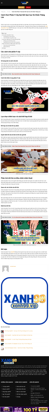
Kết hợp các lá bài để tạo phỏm (9, 40)
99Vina (2, 376)
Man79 (39, 374)
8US (13, 371)
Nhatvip (15, 370)
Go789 (33, 371)
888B (12, 370)
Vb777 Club (14, 376)
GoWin (43, 374)
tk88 (8, 374)
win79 (2, 370)
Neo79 (9, 373)
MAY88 (23, 371)
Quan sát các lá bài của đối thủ (9, 45)
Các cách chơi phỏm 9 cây (7, 35)
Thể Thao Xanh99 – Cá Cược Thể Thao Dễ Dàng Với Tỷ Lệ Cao (19, 331)
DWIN (20, 371)
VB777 (23, 374)
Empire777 (33, 370)
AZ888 (44, 370)
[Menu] (1, 2)
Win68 (45, 371)
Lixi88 (6, 373)
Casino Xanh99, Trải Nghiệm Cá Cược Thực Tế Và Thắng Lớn (18, 343)
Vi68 (15, 373)
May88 (19, 370)
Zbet (23, 370)
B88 (32, 374)
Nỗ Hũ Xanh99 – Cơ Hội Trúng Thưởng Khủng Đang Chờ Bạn (18, 339)
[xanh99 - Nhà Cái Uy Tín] (24, 2)
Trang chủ (3, 11)
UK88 (5, 371)
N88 (26, 371)
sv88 (10, 374)
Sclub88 (18, 373)
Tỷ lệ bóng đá (27, 370)
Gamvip (41, 371)
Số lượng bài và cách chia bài (9, 36)
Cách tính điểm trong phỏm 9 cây (10, 37)
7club (41, 370)
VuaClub (36, 374)
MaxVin (30, 373)
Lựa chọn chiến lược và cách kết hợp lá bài (11, 39)
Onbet (26, 374)
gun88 (5, 370)
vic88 (45, 373)
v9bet (37, 370)
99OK (2, 374)
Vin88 (20, 374)
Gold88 (9, 376)
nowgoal (40, 373)
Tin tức (8, 11)
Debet (9, 370)
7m (43, 373)
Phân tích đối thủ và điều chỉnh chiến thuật (11, 43)
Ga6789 (37, 371)
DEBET (16, 371)
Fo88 (30, 374)
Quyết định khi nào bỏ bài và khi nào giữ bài (12, 42)
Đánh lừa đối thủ (7, 46)
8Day (8, 371)
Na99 (12, 373)
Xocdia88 (35, 373)
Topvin (2, 373)
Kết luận (4, 48)
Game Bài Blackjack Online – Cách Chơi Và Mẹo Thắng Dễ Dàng (19, 347)
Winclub (27, 373)
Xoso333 (30, 371)
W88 (11, 371)
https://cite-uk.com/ (39, 397)
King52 (6, 376)
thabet (13, 374)
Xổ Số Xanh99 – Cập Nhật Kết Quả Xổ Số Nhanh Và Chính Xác (18, 335)
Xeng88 (22, 373)
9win (5, 374)
